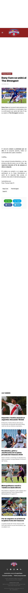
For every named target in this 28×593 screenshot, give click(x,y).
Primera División (6, 73)
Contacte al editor (7, 575)
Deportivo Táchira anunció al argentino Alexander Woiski (13, 419)
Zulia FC (5, 191)
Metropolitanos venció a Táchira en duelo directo (11, 487)
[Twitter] (7, 569)
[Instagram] (14, 569)
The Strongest (15, 188)
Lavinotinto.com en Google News (13, 573)
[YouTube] (17, 569)
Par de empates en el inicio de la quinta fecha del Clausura (13, 520)
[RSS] (20, 569)
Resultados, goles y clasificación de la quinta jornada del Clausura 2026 (12, 453)
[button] (2, 33)
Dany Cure (5, 188)
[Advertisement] (14, 14)
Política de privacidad (20, 575)
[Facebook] (10, 569)
